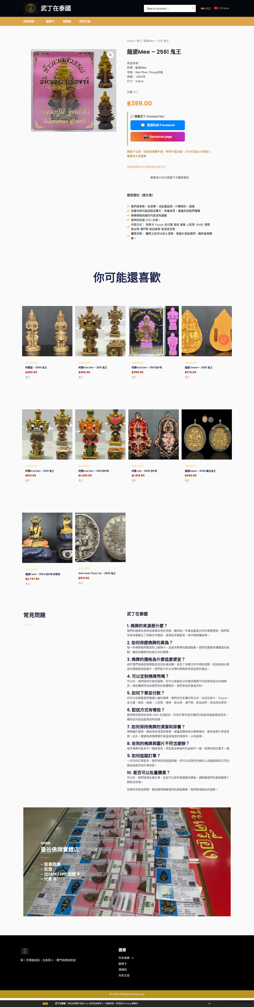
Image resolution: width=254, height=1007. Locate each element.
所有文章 (124, 976)
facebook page (157, 136)
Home (130, 40)
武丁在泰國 (56, 8)
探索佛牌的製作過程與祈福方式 (146, 167)
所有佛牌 (124, 958)
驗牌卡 (123, 964)
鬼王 (139, 40)
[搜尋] (193, 8)
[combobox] (170, 8)
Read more (32, 382)
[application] (36, 21)
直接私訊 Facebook (157, 125)
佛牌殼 (123, 970)
